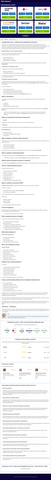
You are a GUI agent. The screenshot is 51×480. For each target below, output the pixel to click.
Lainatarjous (6, 39)
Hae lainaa (9, 17)
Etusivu (2, 39)
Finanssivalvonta (15, 286)
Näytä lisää (25, 35)
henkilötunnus (11, 177)
